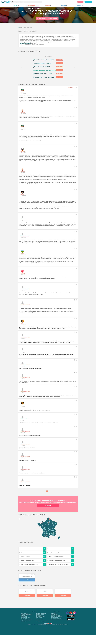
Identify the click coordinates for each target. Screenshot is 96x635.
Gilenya (27, 591)
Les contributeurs (24, 618)
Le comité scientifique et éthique (26, 619)
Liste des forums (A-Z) (54, 617)
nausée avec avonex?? (54, 552)
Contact (37, 620)
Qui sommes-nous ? (24, 613)
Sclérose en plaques (27, 576)
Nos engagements (24, 621)
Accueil (29, 8)
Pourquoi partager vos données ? (26, 614)
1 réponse (70, 87)
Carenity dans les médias (40, 614)
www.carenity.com (34, 624)
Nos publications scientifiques (26, 620)
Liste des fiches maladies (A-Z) (56, 618)
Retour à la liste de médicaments (25, 27)
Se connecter (88, 1)
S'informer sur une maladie (55, 615)
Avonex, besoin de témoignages (56, 556)
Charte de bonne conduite (40, 616)
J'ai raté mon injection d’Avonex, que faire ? (58, 564)
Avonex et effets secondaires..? (27, 560)
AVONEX (23, 548)
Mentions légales (39, 617)
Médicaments (35, 8)
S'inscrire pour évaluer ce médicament (47, 18)
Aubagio (63, 591)
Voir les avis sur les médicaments (56, 616)
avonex (50, 548)
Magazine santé (53, 613)
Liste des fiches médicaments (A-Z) (56, 619)
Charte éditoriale (39, 615)
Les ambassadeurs (24, 616)
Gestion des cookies (39, 619)
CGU (36, 618)
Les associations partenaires (25, 617)
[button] (16, 6)
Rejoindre (80, 1)
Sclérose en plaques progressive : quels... (29, 564)
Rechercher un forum (54, 614)
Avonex (40, 8)
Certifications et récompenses (41, 613)
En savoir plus (60, 59)
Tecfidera (45, 591)
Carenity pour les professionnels (41, 621)
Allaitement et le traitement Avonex (57, 560)
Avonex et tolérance (25, 556)
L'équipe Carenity (23, 615)
